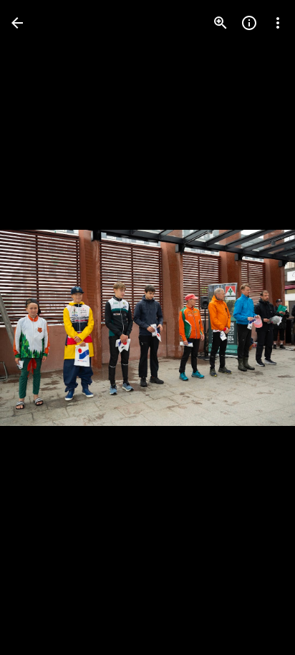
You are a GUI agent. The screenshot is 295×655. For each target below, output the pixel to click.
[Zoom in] (220, 23)
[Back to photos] (17, 23)
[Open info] (249, 23)
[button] (40, 328)
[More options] (277, 23)
